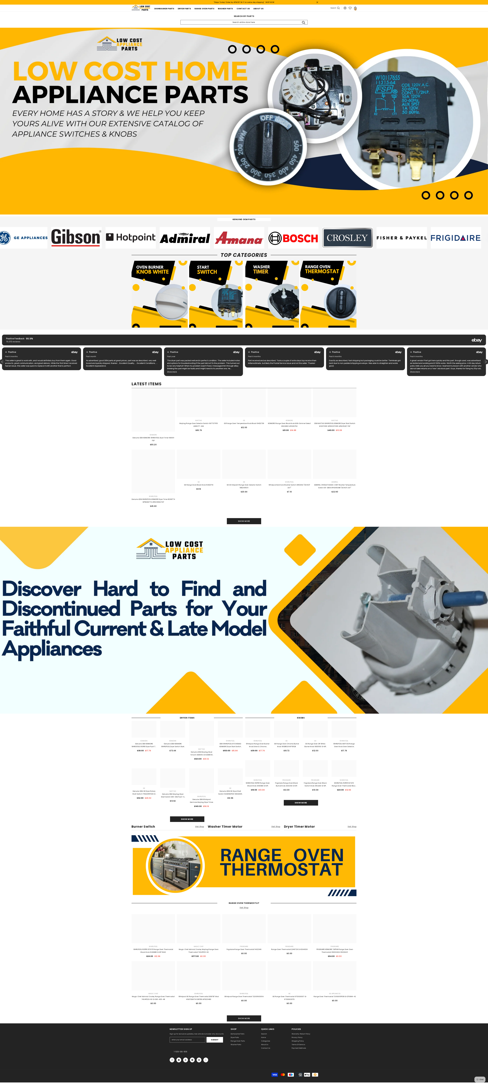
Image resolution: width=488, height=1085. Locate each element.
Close (317, 2)
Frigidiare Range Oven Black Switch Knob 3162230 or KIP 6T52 (315, 784)
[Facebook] (172, 1060)
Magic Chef (198, 946)
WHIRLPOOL (153, 496)
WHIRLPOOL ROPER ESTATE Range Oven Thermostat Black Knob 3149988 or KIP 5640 (344, 784)
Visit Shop (199, 827)
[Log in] (345, 8)
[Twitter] (205, 1060)
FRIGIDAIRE (335, 946)
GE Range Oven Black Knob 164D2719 (198, 485)
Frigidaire (286, 780)
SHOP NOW (269, 2)
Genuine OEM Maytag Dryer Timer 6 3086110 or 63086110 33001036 (201, 753)
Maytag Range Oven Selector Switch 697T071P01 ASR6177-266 (198, 424)
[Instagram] (178, 1060)
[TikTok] (192, 1060)
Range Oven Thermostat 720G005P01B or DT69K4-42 (335, 996)
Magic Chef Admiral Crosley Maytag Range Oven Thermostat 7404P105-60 (198, 950)
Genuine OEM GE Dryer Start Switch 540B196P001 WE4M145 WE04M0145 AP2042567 (230, 792)
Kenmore (153, 435)
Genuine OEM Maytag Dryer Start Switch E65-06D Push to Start (173, 795)
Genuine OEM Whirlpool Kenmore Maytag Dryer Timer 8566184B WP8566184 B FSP (201, 801)
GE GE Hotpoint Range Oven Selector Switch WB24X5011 (244, 486)
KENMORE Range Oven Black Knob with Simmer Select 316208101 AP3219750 (289, 424)
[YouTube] (199, 1060)
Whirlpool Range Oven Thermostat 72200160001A (244, 996)
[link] (63, 237)
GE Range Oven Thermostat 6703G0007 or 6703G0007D (289, 997)
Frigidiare (315, 780)
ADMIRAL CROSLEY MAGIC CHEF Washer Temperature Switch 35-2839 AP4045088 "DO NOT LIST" (334, 486)
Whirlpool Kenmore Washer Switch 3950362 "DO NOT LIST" (289, 486)
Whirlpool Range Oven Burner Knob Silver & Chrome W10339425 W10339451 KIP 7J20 (257, 745)
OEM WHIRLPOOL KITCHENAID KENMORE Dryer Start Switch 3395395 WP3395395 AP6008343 (230, 745)
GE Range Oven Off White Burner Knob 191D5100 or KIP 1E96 (315, 745)
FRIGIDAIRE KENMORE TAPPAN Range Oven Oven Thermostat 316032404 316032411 (334, 950)
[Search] (304, 22)
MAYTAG (334, 420)
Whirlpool (289, 482)
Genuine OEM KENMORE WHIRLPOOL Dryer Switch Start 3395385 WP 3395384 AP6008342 (172, 745)
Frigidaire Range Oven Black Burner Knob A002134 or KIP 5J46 (286, 784)
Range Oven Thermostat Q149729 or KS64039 (289, 949)
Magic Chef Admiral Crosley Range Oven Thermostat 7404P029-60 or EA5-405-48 (153, 997)
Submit (215, 1039)
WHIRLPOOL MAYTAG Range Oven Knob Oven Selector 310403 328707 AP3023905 (344, 745)
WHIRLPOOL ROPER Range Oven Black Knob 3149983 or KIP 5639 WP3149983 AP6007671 (258, 784)
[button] (10, 371)
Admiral (334, 482)
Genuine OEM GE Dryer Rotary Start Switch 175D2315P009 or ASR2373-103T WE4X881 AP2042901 (144, 792)
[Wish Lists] (350, 8)
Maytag (198, 420)
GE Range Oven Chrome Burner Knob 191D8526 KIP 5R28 (286, 745)
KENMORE (289, 420)
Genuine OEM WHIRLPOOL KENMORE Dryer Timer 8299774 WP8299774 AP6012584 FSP (153, 500)
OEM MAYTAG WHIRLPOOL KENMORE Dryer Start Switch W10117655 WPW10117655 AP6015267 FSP (334, 424)
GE (244, 420)
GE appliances (334, 993)
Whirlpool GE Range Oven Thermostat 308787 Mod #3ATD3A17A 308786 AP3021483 (199, 997)
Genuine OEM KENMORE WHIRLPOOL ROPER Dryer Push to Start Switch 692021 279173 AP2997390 (144, 745)
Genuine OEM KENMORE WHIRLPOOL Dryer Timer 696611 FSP (153, 439)
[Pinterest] (185, 1060)
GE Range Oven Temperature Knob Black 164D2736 (244, 423)
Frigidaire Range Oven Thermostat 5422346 (244, 949)
